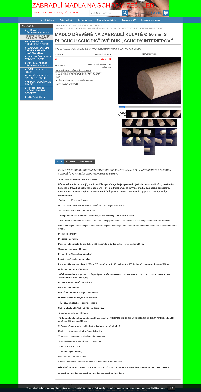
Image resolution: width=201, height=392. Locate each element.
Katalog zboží (66, 20)
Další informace (158, 388)
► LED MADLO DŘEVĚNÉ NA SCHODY (37, 31)
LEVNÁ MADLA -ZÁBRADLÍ (67, 84)
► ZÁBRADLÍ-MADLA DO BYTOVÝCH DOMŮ (74, 80)
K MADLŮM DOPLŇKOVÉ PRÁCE (38, 83)
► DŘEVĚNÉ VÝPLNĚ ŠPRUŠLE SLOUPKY (36, 76)
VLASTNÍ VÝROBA (103, 54)
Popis (59, 162)
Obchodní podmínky (106, 20)
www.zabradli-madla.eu (69, 373)
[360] (122, 114)
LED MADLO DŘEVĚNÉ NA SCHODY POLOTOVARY (38, 37)
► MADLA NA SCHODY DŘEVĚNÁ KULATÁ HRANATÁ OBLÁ (37, 50)
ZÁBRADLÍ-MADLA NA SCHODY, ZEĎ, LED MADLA (56, 13)
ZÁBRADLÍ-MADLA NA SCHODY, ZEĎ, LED (93, 5)
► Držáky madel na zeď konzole (36, 70)
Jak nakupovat (85, 20)
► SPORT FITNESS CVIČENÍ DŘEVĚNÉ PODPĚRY (35, 90)
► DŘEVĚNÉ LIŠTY (35, 97)
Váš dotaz (70, 162)
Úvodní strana (47, 20)
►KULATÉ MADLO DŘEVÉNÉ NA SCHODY (73, 71)
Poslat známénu (86, 162)
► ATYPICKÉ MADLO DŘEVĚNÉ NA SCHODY (37, 64)
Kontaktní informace (150, 20)
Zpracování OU (129, 20)
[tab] (59, 162)
